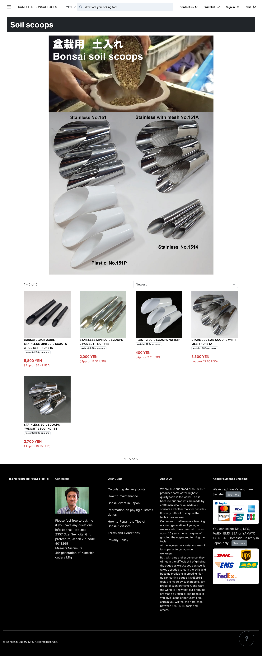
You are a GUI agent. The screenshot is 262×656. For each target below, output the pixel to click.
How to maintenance (123, 496)
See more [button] (233, 494)
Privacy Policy (118, 540)
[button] (251, 7)
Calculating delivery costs (126, 489)
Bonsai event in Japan (124, 503)
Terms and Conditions (124, 533)
